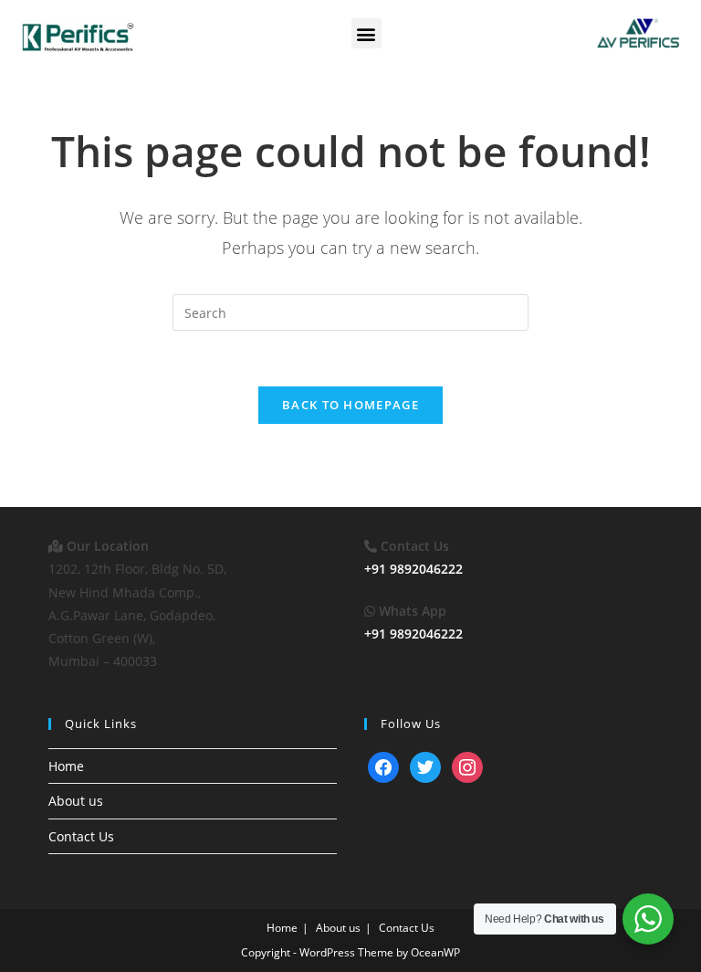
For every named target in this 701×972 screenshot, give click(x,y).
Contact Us (81, 836)
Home (66, 766)
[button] (366, 33)
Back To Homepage (350, 404)
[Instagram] (467, 766)
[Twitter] (425, 766)
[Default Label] (383, 766)
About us (75, 800)
